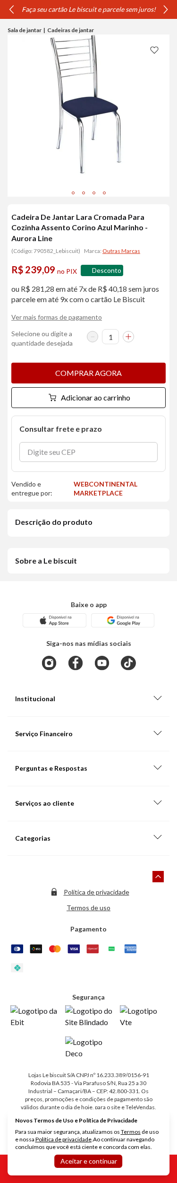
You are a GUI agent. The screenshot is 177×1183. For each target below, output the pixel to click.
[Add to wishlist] (154, 49)
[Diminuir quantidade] (92, 336)
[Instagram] (49, 663)
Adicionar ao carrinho (95, 397)
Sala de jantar (25, 30)
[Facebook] (75, 663)
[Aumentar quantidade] (128, 336)
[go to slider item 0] (73, 192)
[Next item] (165, 9)
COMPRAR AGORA (88, 372)
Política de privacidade (96, 892)
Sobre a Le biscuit (46, 560)
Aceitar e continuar (88, 1161)
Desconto (106, 270)
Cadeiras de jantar (70, 30)
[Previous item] (11, 9)
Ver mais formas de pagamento (56, 317)
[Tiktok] (128, 663)
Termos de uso (88, 908)
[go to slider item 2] (94, 192)
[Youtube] (102, 663)
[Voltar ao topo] (158, 876)
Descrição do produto (54, 521)
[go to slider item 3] (104, 192)
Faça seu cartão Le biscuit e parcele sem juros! (89, 9)
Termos (131, 1131)
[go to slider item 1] (83, 192)
